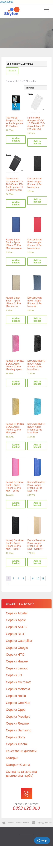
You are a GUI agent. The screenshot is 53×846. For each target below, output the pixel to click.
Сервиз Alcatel (16, 613)
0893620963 (6, 2)
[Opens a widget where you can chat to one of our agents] (42, 841)
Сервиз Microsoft (18, 682)
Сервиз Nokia (16, 696)
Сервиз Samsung (18, 730)
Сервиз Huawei (17, 661)
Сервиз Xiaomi (17, 744)
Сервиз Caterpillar (19, 641)
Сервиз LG (14, 675)
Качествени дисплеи (21, 751)
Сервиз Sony (15, 737)
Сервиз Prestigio (18, 716)
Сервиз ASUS (16, 627)
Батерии (12, 758)
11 (43, 578)
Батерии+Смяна (18, 765)
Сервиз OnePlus (18, 703)
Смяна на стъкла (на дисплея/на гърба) (21, 773)
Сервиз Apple (16, 620)
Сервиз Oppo (15, 709)
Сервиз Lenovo (17, 668)
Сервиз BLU (15, 634)
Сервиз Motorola (18, 689)
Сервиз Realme (17, 723)
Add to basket (16, 139)
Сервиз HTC (15, 654)
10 (38, 578)
